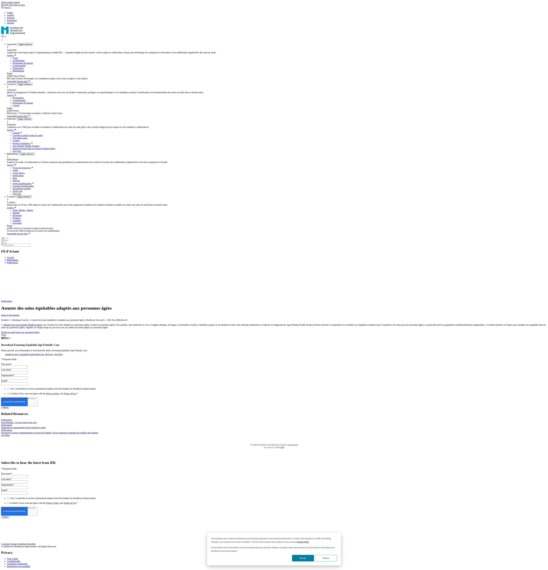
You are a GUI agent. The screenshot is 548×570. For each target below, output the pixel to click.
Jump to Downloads (10, 315)
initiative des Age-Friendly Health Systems (23, 325)
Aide (10, 5)
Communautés (19, 65)
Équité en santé (8, 332)
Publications (18, 175)
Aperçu (10, 55)
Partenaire (11, 119)
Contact (16, 140)
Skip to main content (10, 2)
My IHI (4, 5)
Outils (15, 170)
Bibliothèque (18, 71)
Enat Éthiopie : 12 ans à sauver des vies (19, 422)
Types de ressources (22, 168)
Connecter (12, 84)
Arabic (10, 12)
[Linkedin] (6, 338)
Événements (18, 68)
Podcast (16, 180)
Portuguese (12, 20)
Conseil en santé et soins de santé (27, 135)
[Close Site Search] (4, 242)
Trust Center (12, 558)
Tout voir (17, 151)
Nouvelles (17, 223)
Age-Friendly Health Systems (26, 146)
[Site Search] (4, 239)
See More (5, 435)
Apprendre (12, 44)
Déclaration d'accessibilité (18, 566)
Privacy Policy (303, 542)
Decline (326, 558)
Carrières (17, 220)
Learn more (292, 445)
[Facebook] (4, 338)
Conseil (16, 105)
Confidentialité (13, 561)
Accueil (10, 257)
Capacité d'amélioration (23, 186)
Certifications (19, 60)
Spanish (10, 23)
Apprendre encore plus (17, 81)
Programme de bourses (23, 63)
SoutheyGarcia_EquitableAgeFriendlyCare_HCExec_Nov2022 (34, 354)
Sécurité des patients (22, 188)
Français (10, 18)
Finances (17, 218)
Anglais (10, 15)
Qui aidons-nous (20, 138)
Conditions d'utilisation (17, 564)
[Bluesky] (2, 338)
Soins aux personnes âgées (27, 332)
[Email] (9, 338)
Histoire (16, 213)
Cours (15, 58)
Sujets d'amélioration (22, 183)
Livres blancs (19, 173)
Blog (15, 178)
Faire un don (19, 5)
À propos (11, 196)
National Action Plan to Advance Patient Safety (34, 148)
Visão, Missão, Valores (23, 210)
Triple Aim (17, 191)
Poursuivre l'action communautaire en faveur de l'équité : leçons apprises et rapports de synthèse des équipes (49, 433)
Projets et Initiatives (22, 143)
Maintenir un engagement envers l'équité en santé (23, 427)
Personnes (17, 215)
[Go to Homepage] (13, 34)
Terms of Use (70, 393)
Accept (303, 558)
